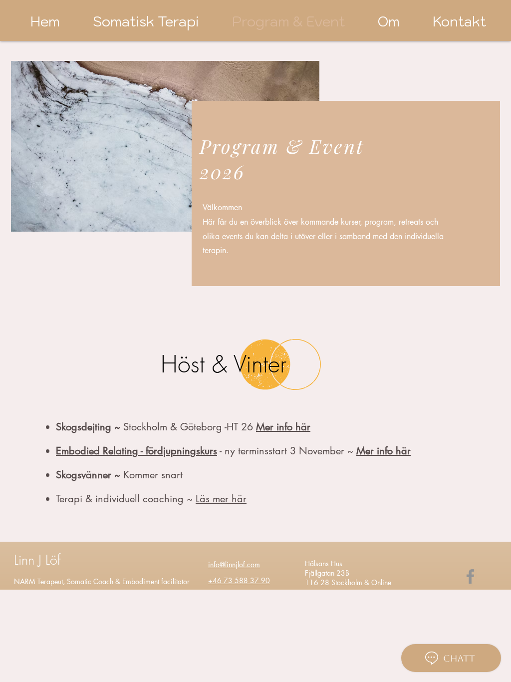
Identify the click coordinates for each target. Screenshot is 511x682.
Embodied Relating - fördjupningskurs (136, 450)
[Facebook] (470, 576)
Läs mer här (221, 498)
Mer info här (383, 450)
